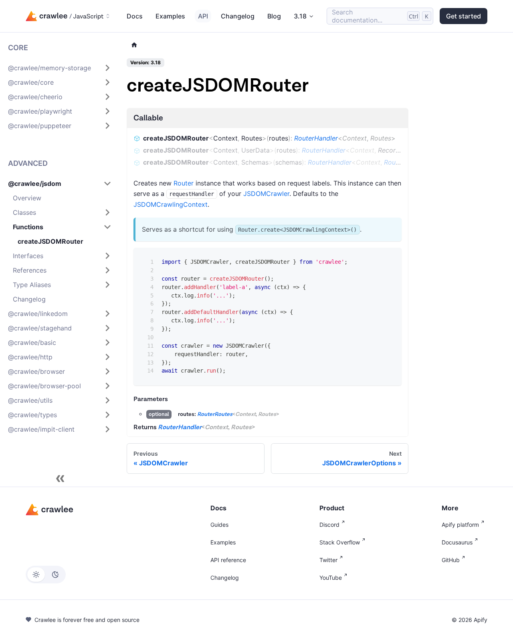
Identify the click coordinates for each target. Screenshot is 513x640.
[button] (59, 67)
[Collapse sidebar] (60, 479)
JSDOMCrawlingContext (170, 204)
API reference (228, 559)
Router (184, 183)
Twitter (328, 559)
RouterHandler (316, 138)
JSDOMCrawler (266, 194)
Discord (329, 524)
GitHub (451, 559)
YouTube (330, 577)
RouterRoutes (214, 414)
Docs (135, 16)
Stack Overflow (339, 542)
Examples (170, 16)
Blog (274, 16)
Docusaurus (457, 542)
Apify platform (460, 524)
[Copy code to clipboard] (389, 259)
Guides (219, 524)
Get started (463, 16)
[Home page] (134, 45)
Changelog (237, 16)
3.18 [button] (300, 16)
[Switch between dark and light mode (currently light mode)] (46, 574)
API (203, 16)
